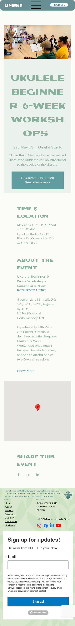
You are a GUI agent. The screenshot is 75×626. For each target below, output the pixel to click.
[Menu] (36, 5)
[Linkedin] (52, 525)
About (8, 506)
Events (9, 510)
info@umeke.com (47, 502)
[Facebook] (45, 525)
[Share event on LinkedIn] (37, 474)
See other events (38, 182)
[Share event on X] (28, 474)
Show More (25, 371)
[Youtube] (58, 525)
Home (8, 503)
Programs (11, 514)
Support (9, 517)
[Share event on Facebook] (19, 474)
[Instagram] (39, 525)
